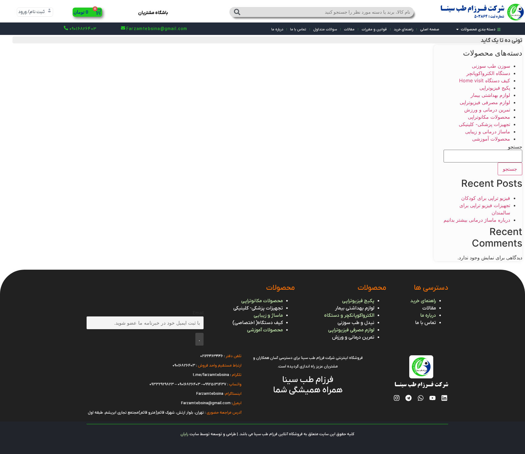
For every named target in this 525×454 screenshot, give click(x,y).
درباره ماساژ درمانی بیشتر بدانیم (477, 220)
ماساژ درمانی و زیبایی (487, 131)
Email (198, 312)
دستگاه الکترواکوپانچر (488, 73)
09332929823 (161, 384)
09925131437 (214, 384)
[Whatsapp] (420, 398)
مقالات (349, 29)
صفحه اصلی (429, 29)
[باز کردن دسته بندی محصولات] (457, 29)
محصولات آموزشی (491, 139)
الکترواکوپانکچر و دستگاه (349, 315)
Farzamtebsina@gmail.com (206, 403)
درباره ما (277, 29)
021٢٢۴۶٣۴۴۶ (211, 356)
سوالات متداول (325, 29)
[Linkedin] (444, 398)
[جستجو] (237, 12)
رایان (184, 434)
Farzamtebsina (209, 393)
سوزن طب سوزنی (491, 66)
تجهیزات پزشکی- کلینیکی (484, 124)
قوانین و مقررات (374, 29)
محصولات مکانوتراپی (489, 117)
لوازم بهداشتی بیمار (490, 95)
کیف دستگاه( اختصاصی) (257, 323)
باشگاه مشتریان (153, 13)
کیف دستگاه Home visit (484, 80)
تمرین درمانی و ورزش (487, 110)
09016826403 (184, 365)
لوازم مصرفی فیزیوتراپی (485, 102)
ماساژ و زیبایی (268, 315)
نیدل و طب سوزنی (356, 323)
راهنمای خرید (403, 29)
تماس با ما (298, 29)
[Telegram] (408, 398)
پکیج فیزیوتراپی (494, 88)
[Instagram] (396, 398)
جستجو (515, 146)
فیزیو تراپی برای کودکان (485, 198)
